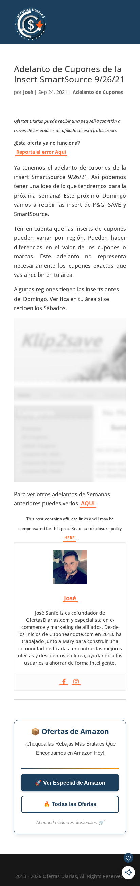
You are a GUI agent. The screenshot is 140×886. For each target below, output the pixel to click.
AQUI (88, 503)
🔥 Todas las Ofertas (70, 804)
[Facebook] (63, 682)
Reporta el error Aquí (41, 152)
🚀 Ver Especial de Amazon (70, 783)
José (28, 92)
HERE (69, 538)
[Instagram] (76, 682)
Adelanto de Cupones (98, 92)
